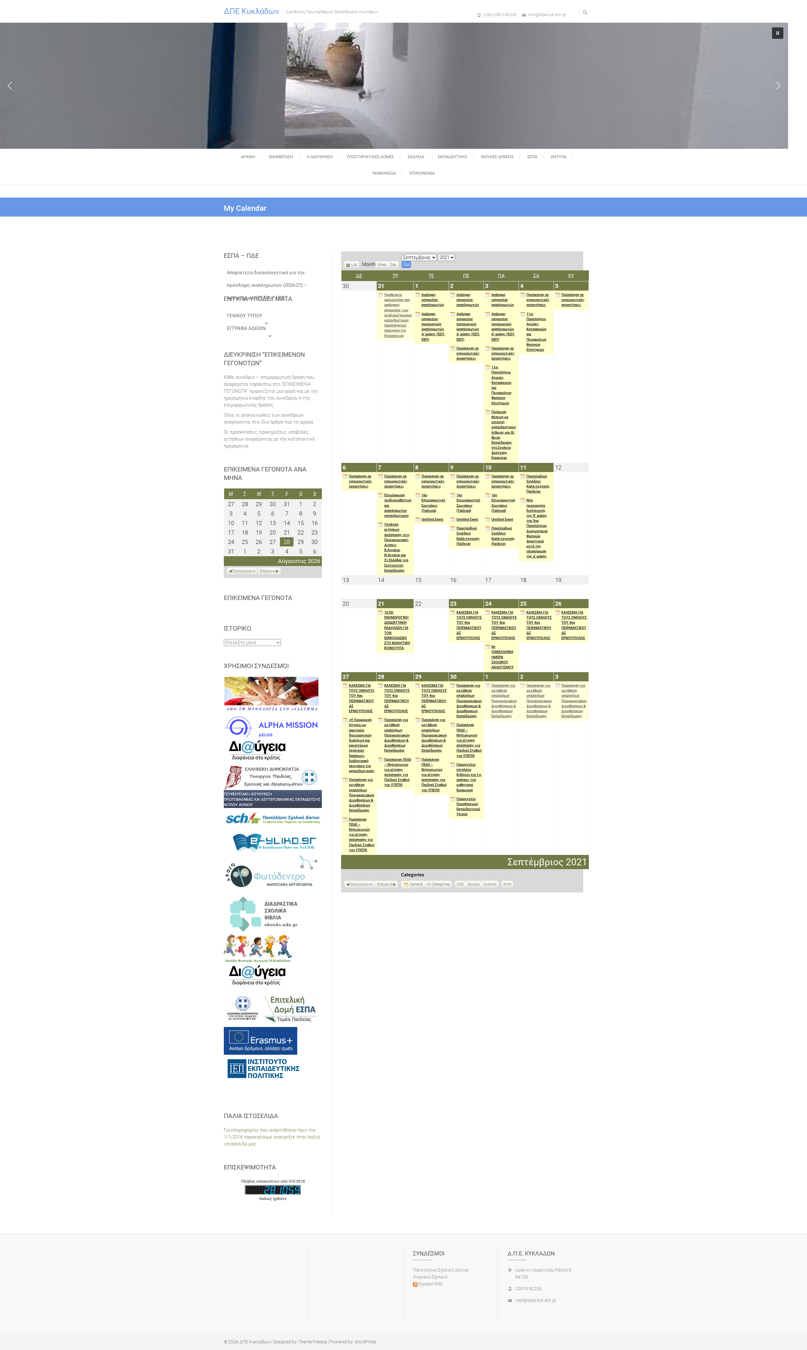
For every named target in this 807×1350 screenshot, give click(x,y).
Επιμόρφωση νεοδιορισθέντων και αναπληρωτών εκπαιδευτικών (397, 505)
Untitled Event (432, 519)
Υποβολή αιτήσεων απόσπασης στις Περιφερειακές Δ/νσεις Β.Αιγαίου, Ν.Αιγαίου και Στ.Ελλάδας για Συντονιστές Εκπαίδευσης (397, 547)
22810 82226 (528, 1288)
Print (508, 885)
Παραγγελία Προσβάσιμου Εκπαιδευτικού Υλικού (468, 806)
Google (473, 885)
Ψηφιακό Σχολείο (430, 1276)
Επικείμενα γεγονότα (258, 598)
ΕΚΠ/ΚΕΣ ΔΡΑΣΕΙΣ (497, 156)
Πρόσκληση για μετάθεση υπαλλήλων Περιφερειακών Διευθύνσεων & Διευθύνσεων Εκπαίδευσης (361, 795)
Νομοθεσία (384, 173)
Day (393, 264)
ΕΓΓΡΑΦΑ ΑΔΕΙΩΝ (246, 328)
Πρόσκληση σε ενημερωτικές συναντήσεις (467, 353)
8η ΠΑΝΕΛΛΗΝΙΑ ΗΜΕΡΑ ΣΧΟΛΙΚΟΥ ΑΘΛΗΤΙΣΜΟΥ (502, 657)
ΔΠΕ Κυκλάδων (251, 11)
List (354, 265)
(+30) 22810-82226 (500, 14)
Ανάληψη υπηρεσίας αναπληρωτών (432, 300)
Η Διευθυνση (320, 156)
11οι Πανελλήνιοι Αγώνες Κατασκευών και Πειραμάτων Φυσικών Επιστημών (501, 385)
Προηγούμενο (361, 884)
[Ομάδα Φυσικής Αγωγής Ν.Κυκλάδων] (258, 948)
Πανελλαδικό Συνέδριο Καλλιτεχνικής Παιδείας (468, 536)
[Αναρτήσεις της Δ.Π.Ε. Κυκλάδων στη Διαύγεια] (257, 751)
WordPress (365, 1341)
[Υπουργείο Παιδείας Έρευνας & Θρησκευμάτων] (271, 777)
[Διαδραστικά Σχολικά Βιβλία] (273, 913)
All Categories (438, 884)
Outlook (489, 885)
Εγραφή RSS (430, 1283)
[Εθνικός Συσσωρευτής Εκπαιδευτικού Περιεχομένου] (273, 874)
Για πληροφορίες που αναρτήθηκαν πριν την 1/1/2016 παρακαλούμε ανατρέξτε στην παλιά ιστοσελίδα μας (272, 1137)
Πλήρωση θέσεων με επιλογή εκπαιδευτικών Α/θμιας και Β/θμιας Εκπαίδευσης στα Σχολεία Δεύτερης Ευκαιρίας (503, 435)
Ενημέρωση (281, 156)
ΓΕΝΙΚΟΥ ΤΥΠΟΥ (244, 316)
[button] (10, 86)
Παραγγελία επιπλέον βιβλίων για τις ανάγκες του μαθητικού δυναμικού (469, 777)
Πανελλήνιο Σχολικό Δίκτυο (441, 1269)
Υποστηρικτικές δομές (370, 156)
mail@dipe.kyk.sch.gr (547, 14)
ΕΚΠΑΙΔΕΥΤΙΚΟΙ (452, 156)
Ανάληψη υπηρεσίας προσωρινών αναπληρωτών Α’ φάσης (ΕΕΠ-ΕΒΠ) (433, 327)
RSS (460, 884)
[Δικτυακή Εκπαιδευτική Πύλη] (273, 842)
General (416, 884)
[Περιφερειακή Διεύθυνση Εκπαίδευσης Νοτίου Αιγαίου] (273, 799)
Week (381, 264)
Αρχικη (248, 156)
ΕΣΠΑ (532, 156)
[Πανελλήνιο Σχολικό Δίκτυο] (273, 819)
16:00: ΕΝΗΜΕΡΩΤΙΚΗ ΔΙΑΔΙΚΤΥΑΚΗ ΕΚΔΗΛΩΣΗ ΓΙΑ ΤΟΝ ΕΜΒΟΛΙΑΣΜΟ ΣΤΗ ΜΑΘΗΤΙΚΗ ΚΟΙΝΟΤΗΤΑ (397, 630)
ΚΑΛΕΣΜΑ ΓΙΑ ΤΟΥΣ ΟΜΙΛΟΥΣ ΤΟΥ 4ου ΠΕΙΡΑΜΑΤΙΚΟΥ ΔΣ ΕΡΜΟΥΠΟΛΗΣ (469, 625)
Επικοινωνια (422, 173)
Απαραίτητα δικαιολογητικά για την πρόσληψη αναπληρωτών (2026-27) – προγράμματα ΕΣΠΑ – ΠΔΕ (267, 274)
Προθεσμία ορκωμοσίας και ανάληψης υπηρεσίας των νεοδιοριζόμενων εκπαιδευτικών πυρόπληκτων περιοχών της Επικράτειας (398, 315)
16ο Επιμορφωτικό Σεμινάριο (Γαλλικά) (433, 503)
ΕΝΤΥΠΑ (558, 156)
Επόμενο (384, 884)
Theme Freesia (313, 1341)
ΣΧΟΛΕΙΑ (416, 156)
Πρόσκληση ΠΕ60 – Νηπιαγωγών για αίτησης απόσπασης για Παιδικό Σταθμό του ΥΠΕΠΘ (361, 834)
